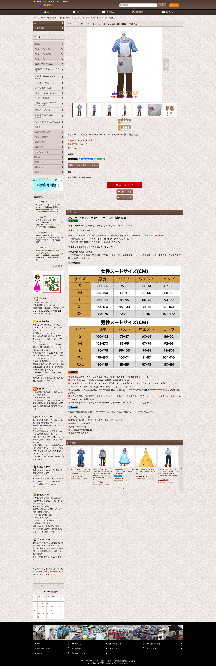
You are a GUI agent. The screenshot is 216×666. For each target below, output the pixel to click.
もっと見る (56, 266)
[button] (83, 64)
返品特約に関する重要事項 (80, 177)
